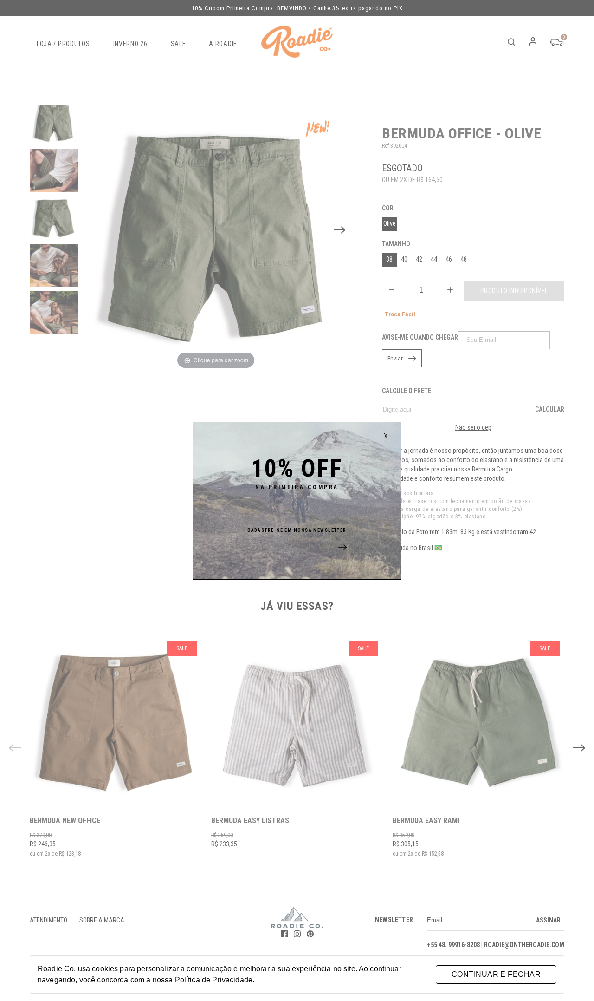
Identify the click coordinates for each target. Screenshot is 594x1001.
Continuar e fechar (496, 974)
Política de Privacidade (213, 980)
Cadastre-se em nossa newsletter (297, 530)
